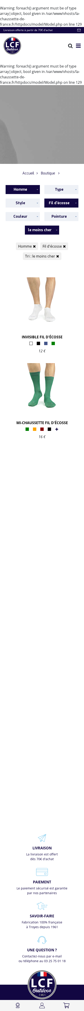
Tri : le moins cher (40, 256)
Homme (25, 246)
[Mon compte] (42, 1005)
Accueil (28, 173)
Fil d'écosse (52, 246)
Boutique (48, 173)
